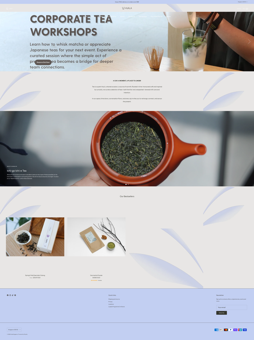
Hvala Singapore (14, 334)
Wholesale (131, 16)
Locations (111, 304)
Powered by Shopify (22, 334)
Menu (127, 149)
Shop (92, 16)
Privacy (110, 301)
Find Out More (127, 50)
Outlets (100, 16)
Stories (168, 16)
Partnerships (143, 16)
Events (122, 16)
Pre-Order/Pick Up (156, 16)
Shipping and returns (114, 299)
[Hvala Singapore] (127, 9)
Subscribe (221, 313)
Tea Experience (111, 16)
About (85, 16)
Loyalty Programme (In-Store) (116, 306)
